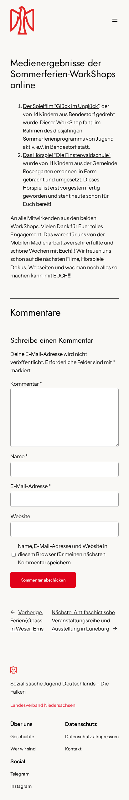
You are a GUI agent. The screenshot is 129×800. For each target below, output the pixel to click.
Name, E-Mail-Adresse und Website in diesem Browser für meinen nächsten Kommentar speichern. (62, 554)
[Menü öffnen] (115, 20)
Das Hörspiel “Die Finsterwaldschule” (67, 155)
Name (19, 456)
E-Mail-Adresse (30, 486)
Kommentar (26, 384)
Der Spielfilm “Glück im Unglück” (61, 106)
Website (20, 516)
